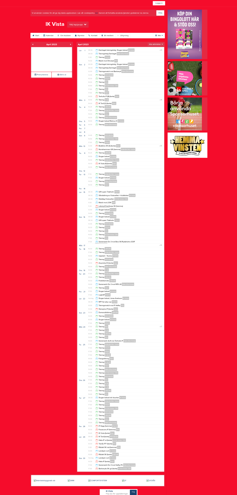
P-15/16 (115, 256)
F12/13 (107, 57)
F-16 (106, 270)
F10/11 (107, 142)
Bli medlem (108, 35)
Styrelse (80, 35)
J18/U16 (108, 107)
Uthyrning (124, 35)
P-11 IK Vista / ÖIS (111, 86)
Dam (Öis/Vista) (123, 54)
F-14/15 (107, 362)
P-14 (106, 330)
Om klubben (65, 35)
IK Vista (131, 50)
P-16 (106, 100)
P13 (116, 61)
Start (37, 35)
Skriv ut (62, 74)
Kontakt (94, 35)
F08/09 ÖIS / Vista (112, 110)
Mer (159, 35)
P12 (106, 89)
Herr (106, 93)
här (96, 13)
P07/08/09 (109, 75)
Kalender (50, 35)
